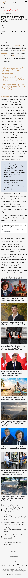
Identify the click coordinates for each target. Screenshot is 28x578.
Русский (3, 7)
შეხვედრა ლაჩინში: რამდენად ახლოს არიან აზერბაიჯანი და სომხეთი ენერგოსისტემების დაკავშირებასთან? (13, 423)
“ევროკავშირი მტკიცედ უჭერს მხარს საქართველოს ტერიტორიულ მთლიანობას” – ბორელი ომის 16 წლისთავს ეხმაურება (12, 71)
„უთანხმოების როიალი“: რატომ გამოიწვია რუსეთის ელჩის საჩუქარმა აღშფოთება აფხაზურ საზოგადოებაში (13, 498)
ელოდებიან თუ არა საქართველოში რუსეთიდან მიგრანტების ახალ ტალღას (15, 523)
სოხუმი (2, 27)
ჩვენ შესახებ (14, 551)
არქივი (3, 13)
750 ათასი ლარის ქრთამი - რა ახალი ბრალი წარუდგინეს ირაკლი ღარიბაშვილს (15, 537)
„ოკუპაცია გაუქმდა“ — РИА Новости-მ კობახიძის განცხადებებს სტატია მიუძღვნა (12, 299)
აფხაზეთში (18, 45)
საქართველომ (5, 97)
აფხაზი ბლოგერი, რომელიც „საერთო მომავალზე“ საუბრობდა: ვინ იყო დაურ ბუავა (13, 323)
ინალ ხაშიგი (4, 25)
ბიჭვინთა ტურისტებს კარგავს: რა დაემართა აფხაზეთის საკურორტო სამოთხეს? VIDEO (13, 398)
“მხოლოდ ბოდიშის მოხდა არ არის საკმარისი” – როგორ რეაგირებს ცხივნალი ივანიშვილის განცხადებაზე (14, 79)
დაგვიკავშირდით (14, 556)
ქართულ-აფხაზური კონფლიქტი (10, 10)
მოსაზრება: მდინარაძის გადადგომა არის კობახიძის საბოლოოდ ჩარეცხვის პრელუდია (13, 448)
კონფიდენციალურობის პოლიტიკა (14, 562)
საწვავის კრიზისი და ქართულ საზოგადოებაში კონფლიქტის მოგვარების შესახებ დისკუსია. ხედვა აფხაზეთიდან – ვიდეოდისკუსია (14, 472)
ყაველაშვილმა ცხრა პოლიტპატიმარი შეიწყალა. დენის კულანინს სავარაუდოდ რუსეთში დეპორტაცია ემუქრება (12, 373)
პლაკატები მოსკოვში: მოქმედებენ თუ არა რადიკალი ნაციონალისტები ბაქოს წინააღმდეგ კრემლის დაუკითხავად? (13, 348)
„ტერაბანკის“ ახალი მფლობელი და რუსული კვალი (15, 543)
